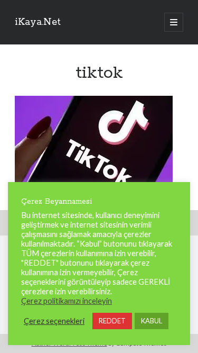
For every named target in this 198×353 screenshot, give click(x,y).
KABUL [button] (151, 320)
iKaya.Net (38, 22)
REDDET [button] (112, 320)
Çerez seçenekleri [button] (54, 320)
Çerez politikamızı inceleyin (66, 300)
